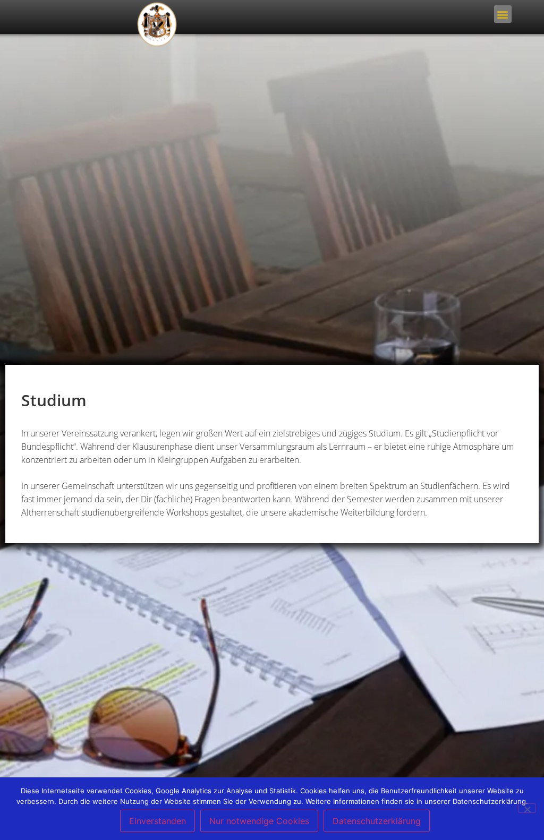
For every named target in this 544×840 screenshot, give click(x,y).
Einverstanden (157, 821)
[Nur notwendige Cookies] (527, 808)
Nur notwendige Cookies (259, 821)
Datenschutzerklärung (377, 821)
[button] (503, 14)
